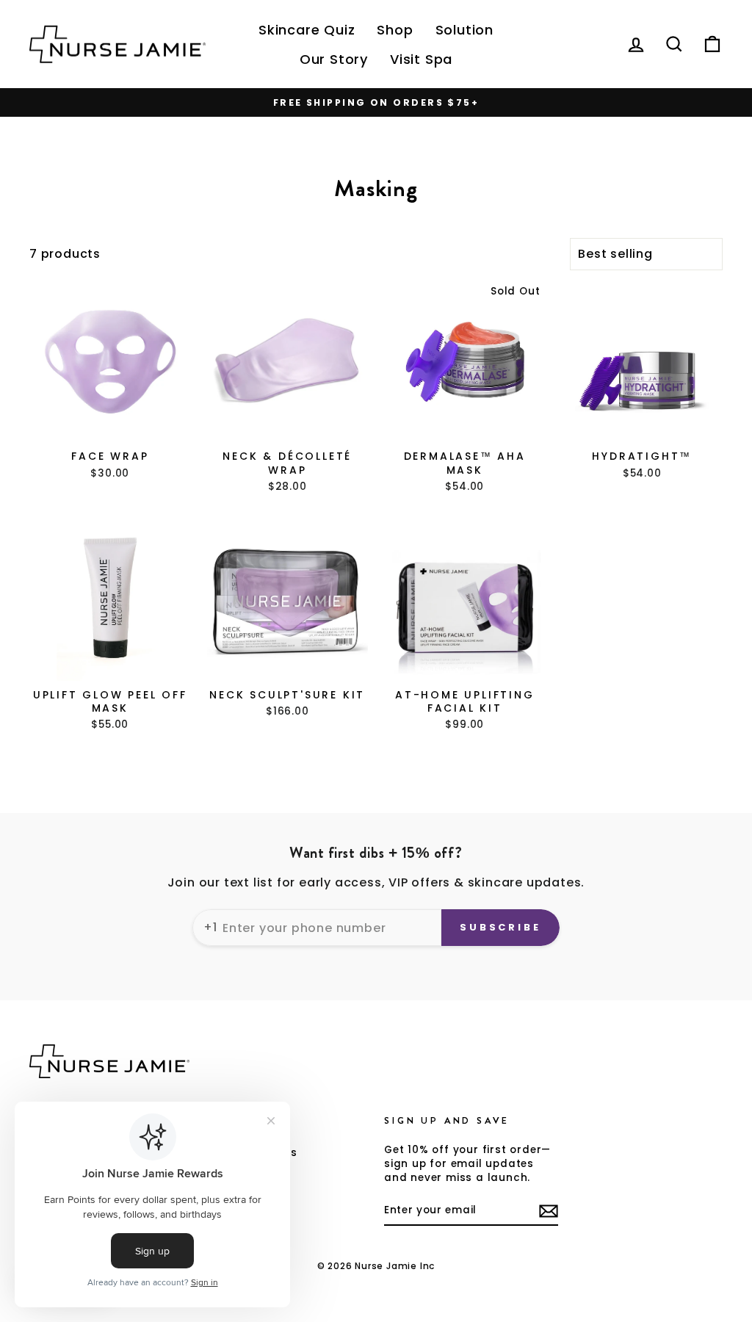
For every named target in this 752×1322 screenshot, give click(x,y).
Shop (395, 30)
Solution (464, 30)
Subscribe (500, 927)
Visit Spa (421, 59)
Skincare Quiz (306, 30)
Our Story (334, 59)
